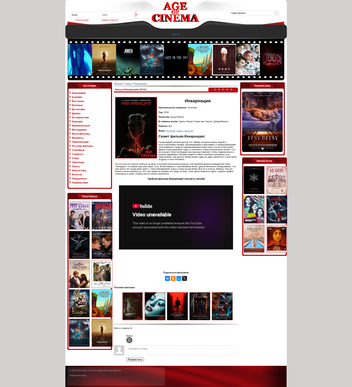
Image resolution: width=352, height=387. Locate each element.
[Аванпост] (152, 74)
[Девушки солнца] (276, 239)
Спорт (75, 158)
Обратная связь (77, 375)
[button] (279, 58)
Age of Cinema (90, 370)
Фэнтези (77, 174)
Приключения (80, 142)
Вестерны (78, 101)
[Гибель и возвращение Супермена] (102, 216)
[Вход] (129, 340)
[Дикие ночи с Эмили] (102, 245)
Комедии (77, 121)
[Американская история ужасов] (156, 306)
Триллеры (78, 162)
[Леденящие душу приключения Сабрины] (276, 210)
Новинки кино (80, 182)
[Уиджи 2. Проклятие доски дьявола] (133, 306)
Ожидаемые (79, 178)
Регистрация (82, 20)
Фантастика (79, 170)
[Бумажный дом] (276, 180)
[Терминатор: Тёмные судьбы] (104, 74)
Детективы (78, 109)
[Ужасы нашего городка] (79, 245)
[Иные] (224, 74)
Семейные (78, 150)
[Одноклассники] (173, 278)
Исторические (80, 117)
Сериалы (77, 154)
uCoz (118, 370)
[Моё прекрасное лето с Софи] (102, 274)
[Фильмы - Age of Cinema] (176, 21)
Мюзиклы (78, 137)
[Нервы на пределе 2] (79, 216)
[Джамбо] (80, 74)
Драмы (76, 113)
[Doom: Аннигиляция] (272, 74)
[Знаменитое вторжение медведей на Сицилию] (200, 74)
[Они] (223, 306)
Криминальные (81, 125)
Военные (77, 105)
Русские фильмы (82, 146)
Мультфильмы (81, 133)
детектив (170, 131)
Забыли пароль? (110, 20)
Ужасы (76, 166)
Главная (175, 34)
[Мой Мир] (178, 278)
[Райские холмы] (248, 74)
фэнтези (188, 131)
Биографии (79, 93)
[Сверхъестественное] (200, 306)
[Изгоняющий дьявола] (178, 306)
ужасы (179, 131)
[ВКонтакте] (167, 278)
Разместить (135, 359)
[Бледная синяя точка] (176, 74)
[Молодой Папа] (254, 239)
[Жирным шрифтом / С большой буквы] (254, 210)
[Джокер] (128, 74)
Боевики (77, 97)
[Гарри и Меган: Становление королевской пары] (79, 274)
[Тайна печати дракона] (79, 303)
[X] (184, 278)
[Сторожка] (254, 180)
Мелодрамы (79, 129)
